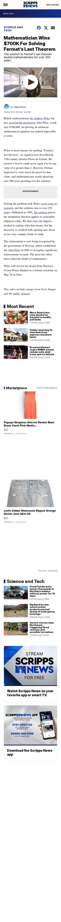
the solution (40, 212)
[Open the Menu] (5, 5)
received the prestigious (22, 122)
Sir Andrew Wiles (40, 118)
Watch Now (51, 5)
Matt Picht (19, 107)
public (16, 293)
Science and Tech (13, 29)
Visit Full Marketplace (47, 388)
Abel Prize (14, 250)
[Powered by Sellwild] (52, 571)
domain (25, 293)
